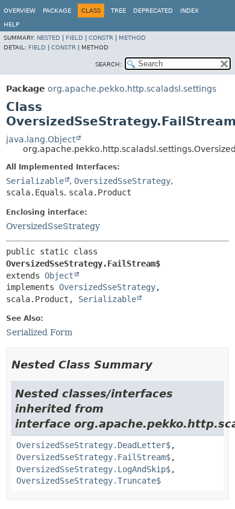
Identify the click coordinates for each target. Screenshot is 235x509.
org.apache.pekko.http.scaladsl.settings (132, 88)
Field (74, 37)
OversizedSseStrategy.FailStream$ (93, 457)
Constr (101, 37)
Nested (48, 37)
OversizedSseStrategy (122, 181)
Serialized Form (39, 332)
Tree (118, 10)
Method (132, 37)
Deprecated (153, 10)
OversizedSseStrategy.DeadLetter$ (93, 445)
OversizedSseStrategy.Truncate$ (88, 480)
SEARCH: (108, 64)
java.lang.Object (40, 139)
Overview (20, 10)
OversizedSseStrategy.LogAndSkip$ (93, 469)
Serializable (35, 181)
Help (11, 24)
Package (57, 10)
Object (59, 275)
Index (189, 10)
